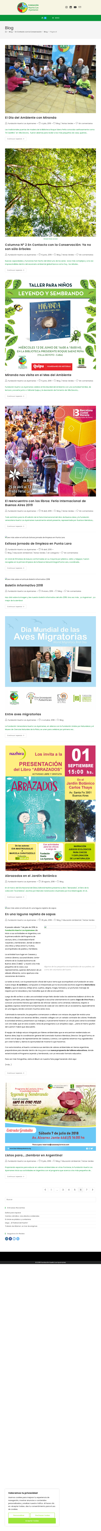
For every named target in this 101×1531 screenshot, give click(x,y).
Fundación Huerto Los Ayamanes (22, 123)
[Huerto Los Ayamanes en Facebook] (10, 1238)
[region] (32, 1507)
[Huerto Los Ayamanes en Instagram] (6, 1238)
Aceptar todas (32, 1521)
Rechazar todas (42, 1515)
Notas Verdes (67, 123)
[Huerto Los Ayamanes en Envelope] (14, 1238)
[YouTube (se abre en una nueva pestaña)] (75, 7)
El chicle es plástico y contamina (18, 1219)
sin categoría (53, 553)
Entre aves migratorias (23, 714)
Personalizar (18, 1515)
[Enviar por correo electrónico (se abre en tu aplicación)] (80, 7)
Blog (58, 123)
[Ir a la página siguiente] (92, 1189)
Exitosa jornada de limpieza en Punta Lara (38, 544)
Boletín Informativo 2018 (24, 585)
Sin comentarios (86, 123)
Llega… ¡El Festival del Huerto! (16, 1223)
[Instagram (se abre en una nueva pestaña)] (66, 7)
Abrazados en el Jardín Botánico (31, 876)
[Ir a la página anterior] (45, 1189)
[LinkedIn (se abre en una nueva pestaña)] (71, 7)
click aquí (72, 1059)
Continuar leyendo (16, 138)
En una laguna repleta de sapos (30, 914)
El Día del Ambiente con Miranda (31, 118)
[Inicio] (6, 32)
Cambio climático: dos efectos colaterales (22, 1216)
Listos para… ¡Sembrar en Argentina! (34, 1155)
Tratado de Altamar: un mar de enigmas (21, 1226)
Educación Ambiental (23, 553)
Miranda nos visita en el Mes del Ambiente (38, 375)
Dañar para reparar (13, 1213)
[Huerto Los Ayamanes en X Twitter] (17, 1238)
